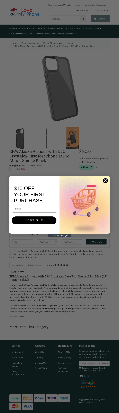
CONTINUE (34, 220)
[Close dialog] (105, 180)
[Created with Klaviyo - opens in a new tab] (59, 235)
